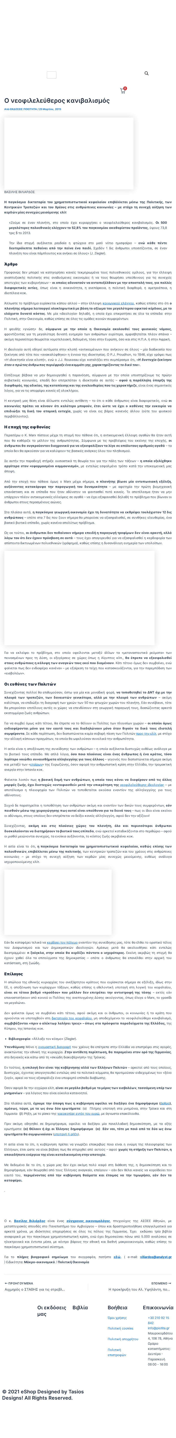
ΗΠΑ (76, 1376)
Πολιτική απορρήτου (123, 1339)
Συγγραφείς (46, 1367)
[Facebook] (88, 29)
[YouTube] (132, 1429)
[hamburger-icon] (51, 75)
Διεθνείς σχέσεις (85, 1318)
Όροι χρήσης (117, 1318)
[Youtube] (88, 57)
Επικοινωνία (46, 1345)
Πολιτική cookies (120, 1328)
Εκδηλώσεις (46, 1356)
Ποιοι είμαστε (47, 1335)
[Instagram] (88, 38)
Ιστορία (78, 1339)
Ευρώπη (79, 1365)
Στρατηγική (81, 1328)
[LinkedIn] (88, 47)
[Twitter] (88, 19)
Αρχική (42, 1324)
